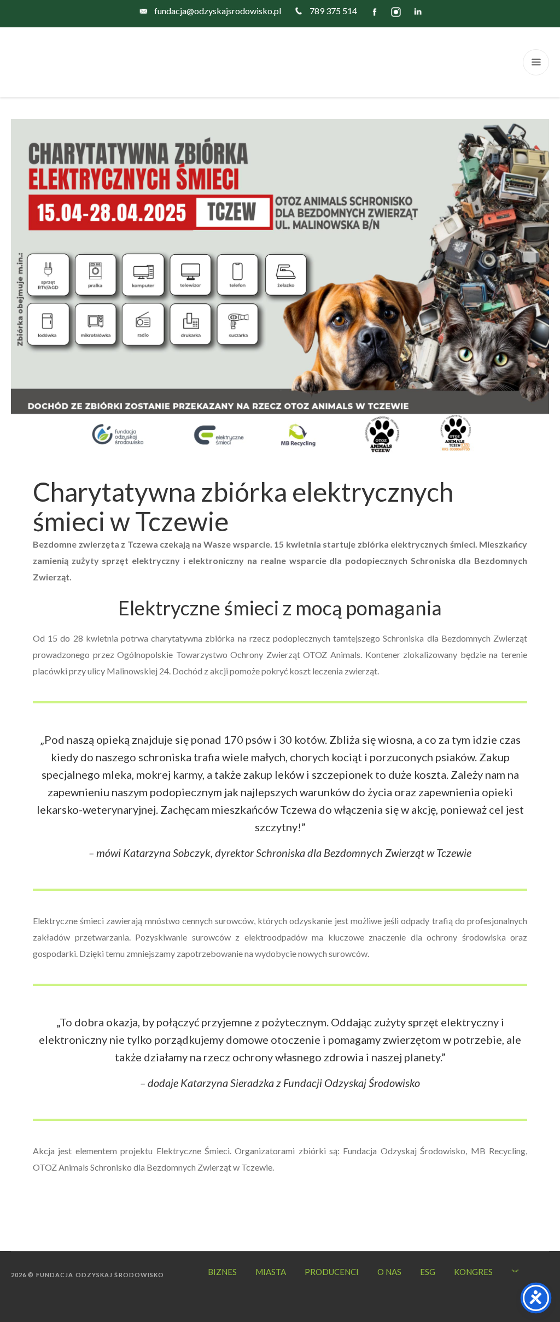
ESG (427, 1272)
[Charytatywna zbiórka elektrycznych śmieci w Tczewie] (280, 286)
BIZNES (222, 1272)
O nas (389, 1272)
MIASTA (270, 1272)
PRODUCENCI (332, 1272)
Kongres (473, 1272)
